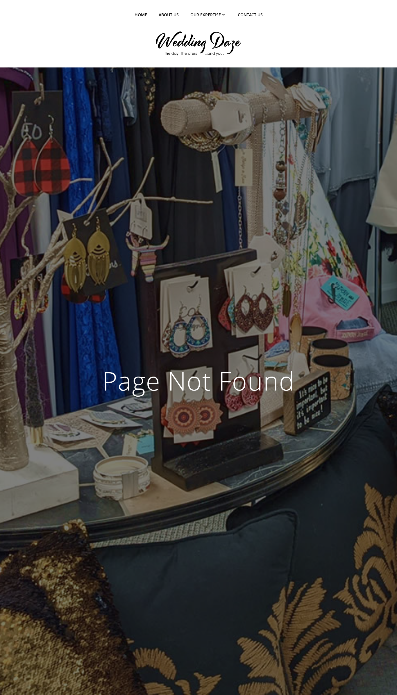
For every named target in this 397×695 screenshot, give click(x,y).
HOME (141, 14)
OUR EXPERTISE (205, 14)
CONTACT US (250, 14)
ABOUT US (169, 14)
